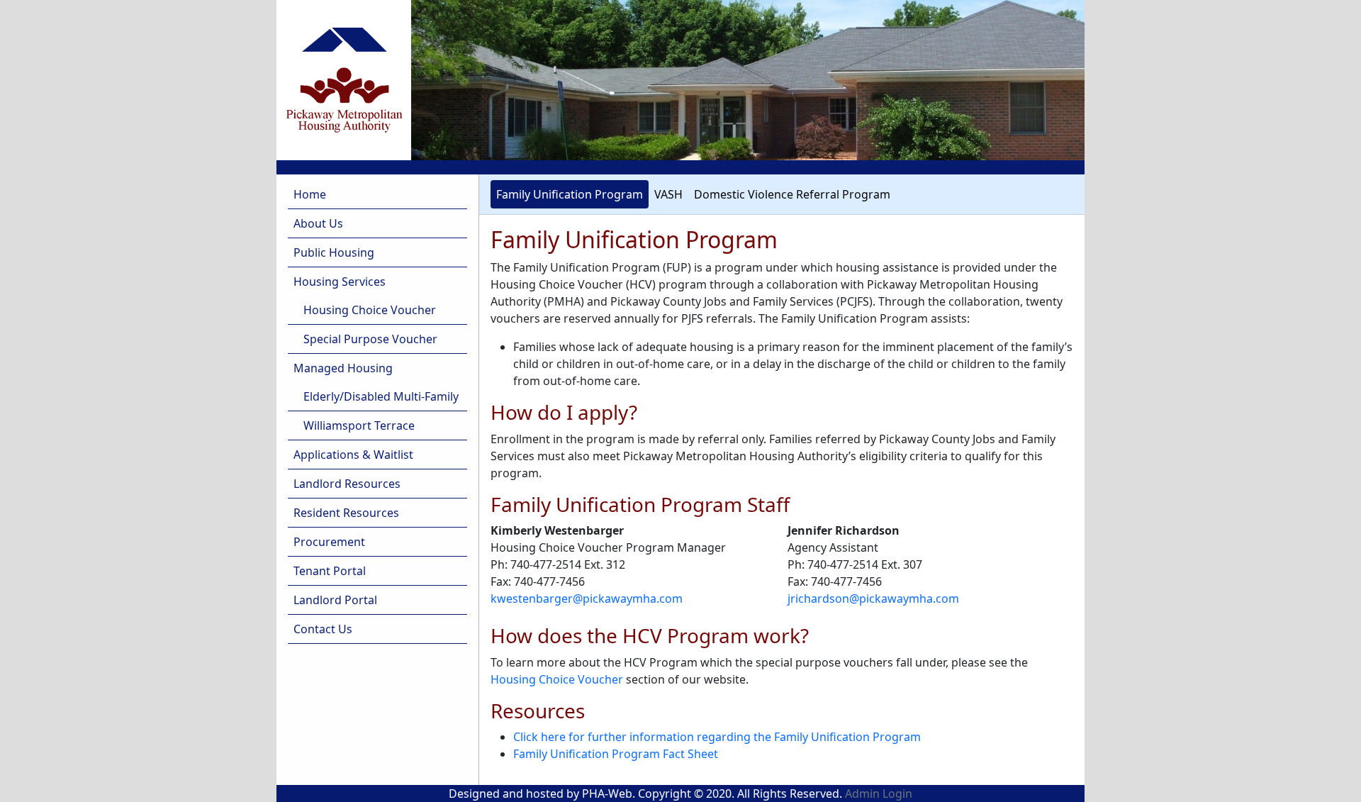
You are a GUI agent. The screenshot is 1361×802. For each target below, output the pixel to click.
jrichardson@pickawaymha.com (873, 598)
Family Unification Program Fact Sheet (615, 754)
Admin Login (878, 793)
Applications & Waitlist (353, 454)
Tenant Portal (329, 571)
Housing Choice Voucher (369, 310)
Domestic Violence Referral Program (792, 194)
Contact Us (322, 629)
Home (309, 194)
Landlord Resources (347, 483)
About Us (318, 223)
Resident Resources (346, 512)
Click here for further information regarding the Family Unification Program (717, 737)
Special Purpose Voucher (370, 339)
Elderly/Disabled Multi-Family (381, 396)
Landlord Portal (335, 600)
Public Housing (333, 252)
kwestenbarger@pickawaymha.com (587, 598)
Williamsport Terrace (359, 425)
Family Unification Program (569, 194)
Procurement (329, 542)
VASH (668, 194)
